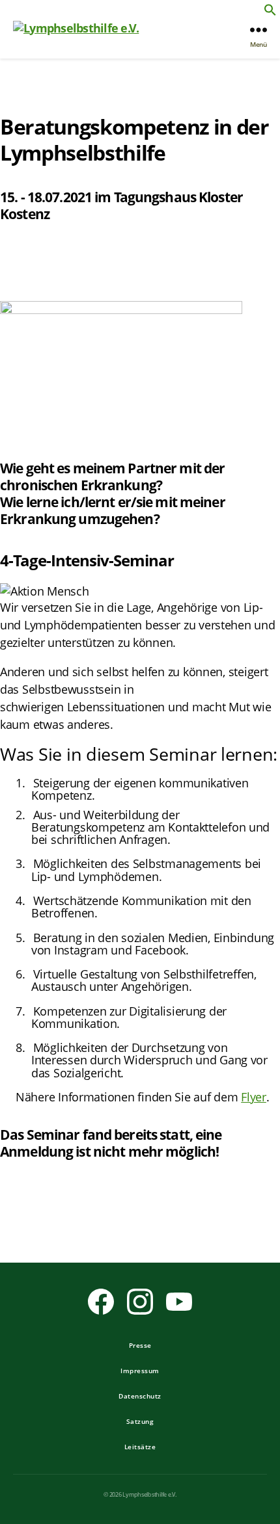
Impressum (140, 1370)
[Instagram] (140, 1302)
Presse (140, 1345)
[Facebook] (101, 1302)
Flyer (253, 1097)
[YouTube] (179, 1302)
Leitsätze (140, 1446)
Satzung (140, 1421)
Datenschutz (140, 1395)
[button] (270, 9)
